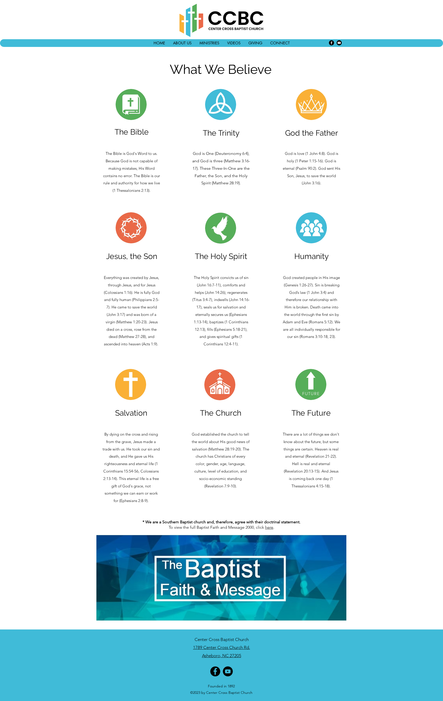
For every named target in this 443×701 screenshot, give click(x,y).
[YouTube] (228, 671)
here (269, 527)
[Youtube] (339, 42)
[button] (182, 43)
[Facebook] (331, 42)
